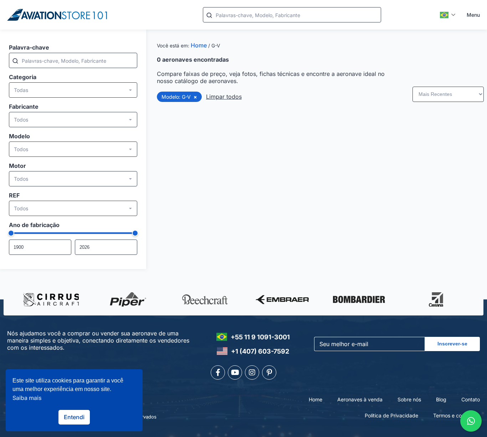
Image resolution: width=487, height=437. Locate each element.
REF (14, 195)
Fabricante (24, 106)
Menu (473, 15)
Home (199, 45)
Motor (17, 165)
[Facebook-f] (218, 372)
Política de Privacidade (391, 415)
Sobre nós (409, 399)
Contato (470, 399)
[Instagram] (252, 372)
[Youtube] (235, 372)
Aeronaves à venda (360, 399)
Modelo (19, 136)
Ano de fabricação (34, 224)
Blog (441, 399)
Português (448, 15)
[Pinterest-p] (269, 372)
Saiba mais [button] (27, 397)
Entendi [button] (74, 417)
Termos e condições (456, 415)
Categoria (22, 77)
